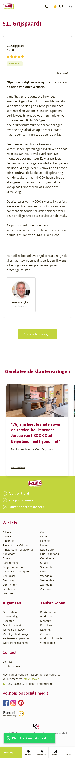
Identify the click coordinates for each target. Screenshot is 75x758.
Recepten (8, 621)
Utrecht (44, 571)
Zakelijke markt (12, 625)
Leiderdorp (47, 549)
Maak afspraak (11, 752)
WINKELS (55, 754)
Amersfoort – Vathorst (16, 545)
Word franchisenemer (16, 642)
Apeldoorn (9, 554)
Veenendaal (47, 580)
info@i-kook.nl (31, 679)
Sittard (44, 562)
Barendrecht (10, 562)
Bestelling (46, 625)
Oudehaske (47, 558)
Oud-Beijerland (49, 554)
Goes (43, 532)
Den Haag (15, 63)
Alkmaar (8, 532)
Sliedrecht (46, 567)
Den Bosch (9, 576)
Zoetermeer (47, 589)
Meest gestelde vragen (16, 634)
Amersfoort (9, 540)
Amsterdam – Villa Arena (18, 549)
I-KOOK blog (10, 616)
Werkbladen (47, 642)
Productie (46, 616)
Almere (7, 536)
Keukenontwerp (50, 612)
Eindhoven (9, 589)
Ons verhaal (10, 612)
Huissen (45, 545)
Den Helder (10, 584)
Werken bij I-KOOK (14, 629)
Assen (6, 558)
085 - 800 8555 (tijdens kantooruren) (30, 683)
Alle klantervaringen (37, 334)
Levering (45, 629)
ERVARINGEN (42, 754)
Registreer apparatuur (16, 638)
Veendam (46, 576)
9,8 (61, 6)
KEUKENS (28, 754)
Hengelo (45, 540)
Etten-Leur (9, 593)
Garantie (45, 634)
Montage (45, 621)
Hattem (44, 536)
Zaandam (46, 584)
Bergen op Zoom (13, 567)
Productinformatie (51, 638)
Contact (7, 661)
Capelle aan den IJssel (16, 571)
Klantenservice (12, 666)
